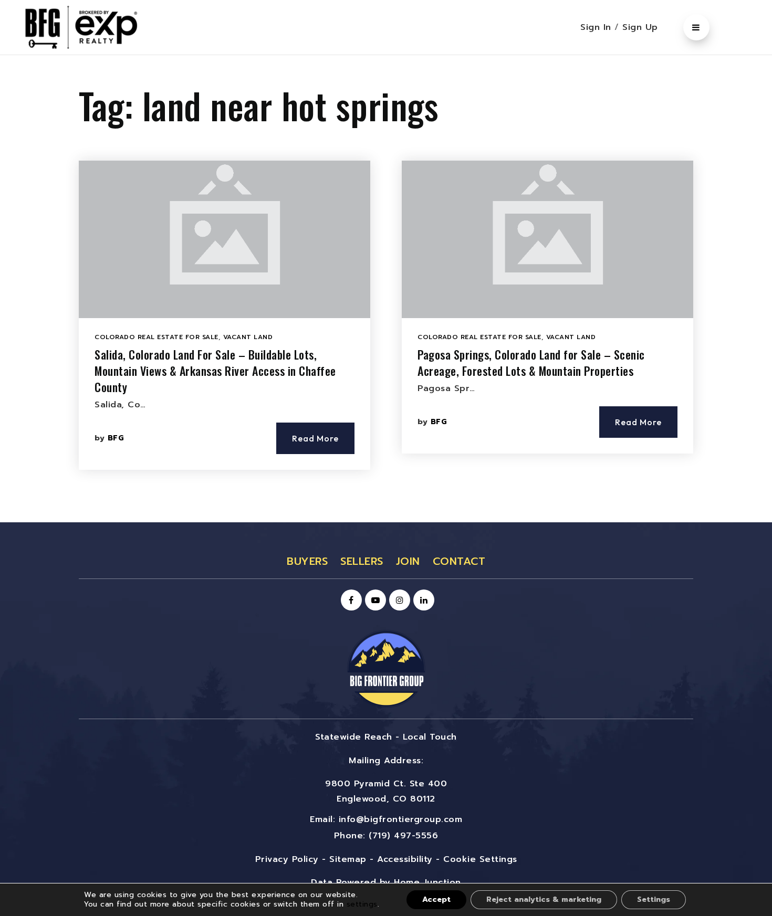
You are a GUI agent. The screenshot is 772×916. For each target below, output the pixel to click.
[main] (386, 288)
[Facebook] (350, 600)
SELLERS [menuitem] (361, 561)
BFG (116, 438)
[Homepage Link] (386, 668)
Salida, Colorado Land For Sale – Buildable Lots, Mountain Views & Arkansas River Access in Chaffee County (215, 370)
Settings (653, 899)
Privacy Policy (287, 859)
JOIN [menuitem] (408, 561)
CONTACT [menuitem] (459, 561)
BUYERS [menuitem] (307, 561)
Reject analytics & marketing (543, 899)
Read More (315, 438)
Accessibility (405, 859)
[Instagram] (398, 600)
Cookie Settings (480, 859)
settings (362, 904)
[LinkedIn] (422, 600)
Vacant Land (248, 337)
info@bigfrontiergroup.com (401, 819)
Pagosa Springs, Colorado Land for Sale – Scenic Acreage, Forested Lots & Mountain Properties (531, 362)
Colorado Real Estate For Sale (156, 337)
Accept (436, 899)
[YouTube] (374, 600)
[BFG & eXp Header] (97, 26)
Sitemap (348, 859)
